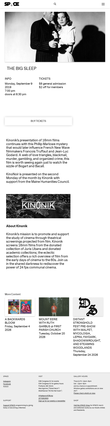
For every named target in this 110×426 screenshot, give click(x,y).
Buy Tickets (38, 121)
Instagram (7, 381)
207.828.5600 (43, 398)
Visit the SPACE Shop (82, 405)
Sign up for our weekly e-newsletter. (51, 401)
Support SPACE (9, 405)
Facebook (7, 384)
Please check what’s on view (84, 393)
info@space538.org (45, 396)
